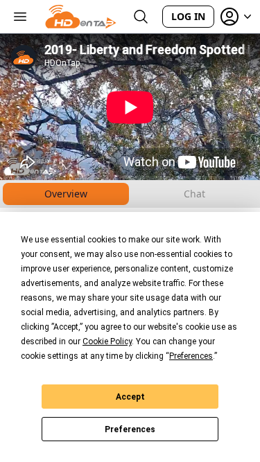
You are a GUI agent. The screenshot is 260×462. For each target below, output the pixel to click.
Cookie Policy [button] (107, 341)
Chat (194, 193)
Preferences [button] (191, 356)
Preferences (130, 429)
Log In (188, 16)
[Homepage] (81, 16)
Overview (65, 193)
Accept (130, 397)
